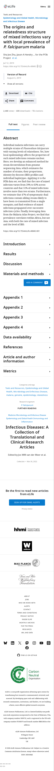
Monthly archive (27, 623)
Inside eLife (27, 619)
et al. (15, 58)
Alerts (27, 606)
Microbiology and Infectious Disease (30, 391)
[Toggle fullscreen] (7, 763)
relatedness (42, 395)
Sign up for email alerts (27, 502)
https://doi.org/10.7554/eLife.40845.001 (21, 231)
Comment (30, 101)
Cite (30, 93)
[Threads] (49, 644)
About (27, 596)
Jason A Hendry (25, 54)
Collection (21, 461)
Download (14, 93)
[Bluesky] (5, 644)
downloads (23, 111)
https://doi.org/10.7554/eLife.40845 (19, 66)
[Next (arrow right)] (4, 766)
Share (11, 100)
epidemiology (29, 395)
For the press (27, 626)
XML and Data (27, 633)
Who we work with (27, 603)
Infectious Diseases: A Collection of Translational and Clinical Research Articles (27, 437)
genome (18, 395)
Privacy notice (27, 509)
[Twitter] (20, 644)
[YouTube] (41, 644)
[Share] (4, 763)
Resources (27, 629)
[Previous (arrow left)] (1, 766)
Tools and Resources (12, 14)
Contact (27, 609)
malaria (9, 395)
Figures (25, 124)
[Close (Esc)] (1, 763)
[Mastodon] (27, 644)
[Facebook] (27, 649)
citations (37, 111)
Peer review (39, 124)
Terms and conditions (27, 613)
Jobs (27, 599)
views (8, 111)
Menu (43, 6)
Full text (13, 124)
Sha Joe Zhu (9, 54)
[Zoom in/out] (9, 763)
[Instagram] (34, 644)
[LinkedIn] (13, 644)
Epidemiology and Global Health (18, 18)
